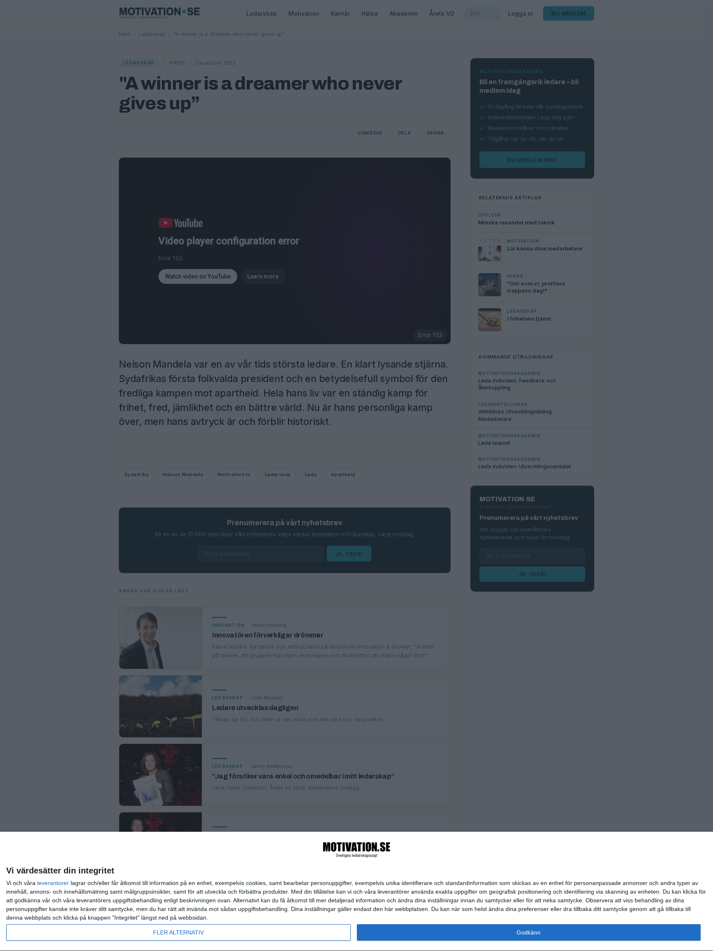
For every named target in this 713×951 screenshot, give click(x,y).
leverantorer (53, 883)
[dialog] (356, 891)
